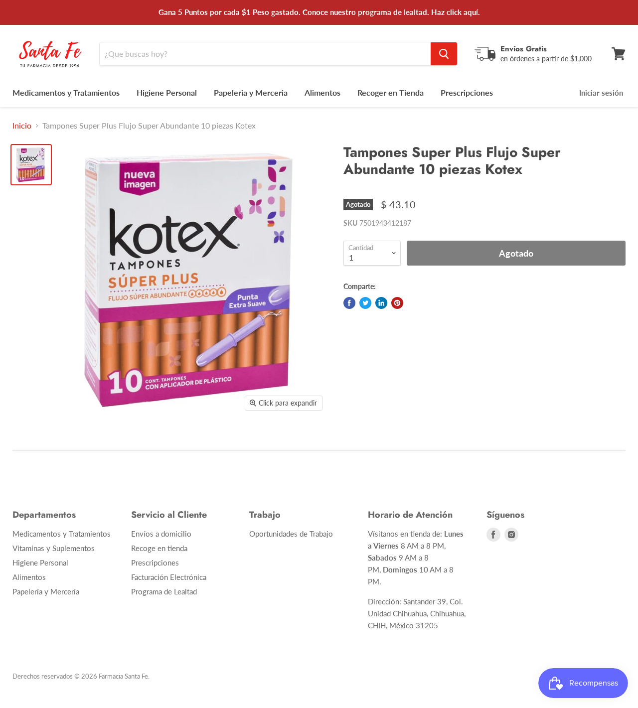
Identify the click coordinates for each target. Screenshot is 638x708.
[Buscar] (444, 53)
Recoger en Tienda (390, 92)
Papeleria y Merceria (251, 92)
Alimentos (322, 92)
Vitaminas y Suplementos (53, 548)
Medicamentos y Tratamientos (66, 92)
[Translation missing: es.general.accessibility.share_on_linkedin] (381, 303)
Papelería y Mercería (45, 591)
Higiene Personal (167, 92)
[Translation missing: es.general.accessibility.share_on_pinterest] (397, 303)
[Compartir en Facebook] (349, 303)
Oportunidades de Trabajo (291, 533)
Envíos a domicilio (161, 533)
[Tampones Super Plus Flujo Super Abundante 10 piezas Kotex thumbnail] (31, 164)
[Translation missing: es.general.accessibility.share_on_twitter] (365, 303)
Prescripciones (467, 92)
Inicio (21, 125)
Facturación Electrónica (168, 576)
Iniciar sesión (601, 92)
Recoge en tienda (159, 548)
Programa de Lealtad (164, 591)
